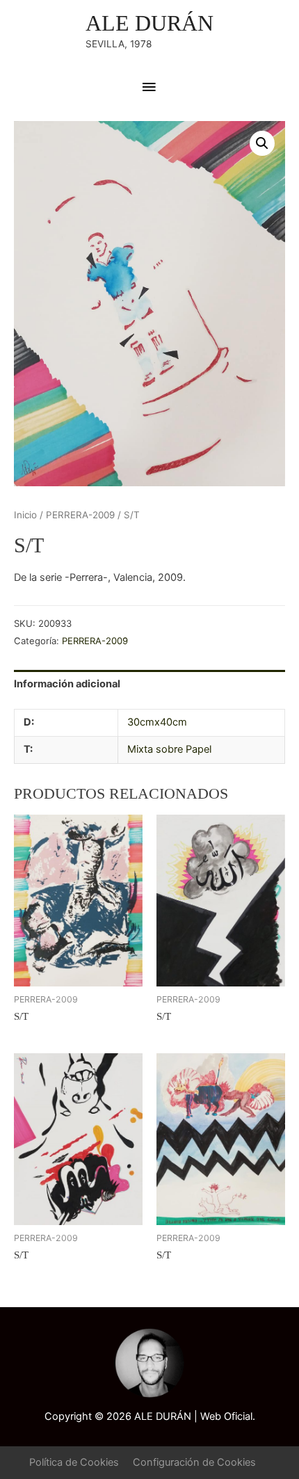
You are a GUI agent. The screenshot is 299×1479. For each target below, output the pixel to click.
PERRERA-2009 (80, 514)
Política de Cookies (74, 1462)
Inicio (25, 514)
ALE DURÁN (149, 23)
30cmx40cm (157, 722)
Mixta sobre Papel (169, 749)
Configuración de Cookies (194, 1462)
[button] (262, 143)
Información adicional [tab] (67, 684)
